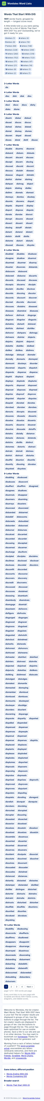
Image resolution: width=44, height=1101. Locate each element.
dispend (19, 205)
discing (29, 162)
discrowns (22, 582)
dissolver (34, 858)
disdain (19, 170)
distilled (34, 885)
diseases (9, 311)
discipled (9, 556)
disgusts (32, 319)
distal (17, 140)
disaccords (10, 933)
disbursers (10, 981)
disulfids (21, 907)
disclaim (9, 289)
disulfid (8, 460)
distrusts (9, 902)
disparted (33, 718)
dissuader (23, 867)
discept (8, 162)
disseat (29, 219)
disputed (9, 398)
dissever (32, 425)
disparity (22, 718)
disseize (20, 420)
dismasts (20, 359)
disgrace (9, 319)
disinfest (34, 657)
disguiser (9, 631)
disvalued (9, 915)
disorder (34, 363)
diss (29, 96)
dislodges (22, 679)
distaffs (32, 429)
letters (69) (10, 46)
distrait (19, 451)
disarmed (9, 262)
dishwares (23, 652)
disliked (30, 346)
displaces (22, 744)
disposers (22, 766)
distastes (33, 880)
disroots (9, 411)
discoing (21, 293)
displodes (10, 758)
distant (8, 232)
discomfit (9, 569)
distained (22, 872)
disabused (22, 477)
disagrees (10, 490)
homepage (23, 1036)
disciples (21, 556)
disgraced (10, 622)
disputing (22, 793)
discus (28, 122)
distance (30, 433)
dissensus (23, 836)
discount (21, 297)
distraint (9, 898)
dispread (33, 389)
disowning (10, 714)
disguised (22, 626)
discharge (10, 552)
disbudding (10, 977)
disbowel (9, 276)
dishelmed (22, 639)
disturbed (21, 902)
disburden (10, 525)
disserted (9, 845)
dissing (8, 227)
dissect (8, 223)
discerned (10, 547)
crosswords (21, 1058)
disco (15, 105)
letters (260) (11, 54)
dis (6, 87)
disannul (32, 258)
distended (23, 885)
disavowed (23, 508)
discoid (19, 166)
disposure (23, 771)
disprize (9, 394)
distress (29, 451)
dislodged (10, 679)
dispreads (22, 775)
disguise (21, 319)
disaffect (9, 486)
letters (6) (10, 42)
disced (8, 122)
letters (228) (11, 50)
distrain (8, 451)
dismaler (31, 354)
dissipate (21, 854)
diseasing (9, 595)
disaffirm (21, 486)
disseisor (33, 828)
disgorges (23, 617)
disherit (20, 324)
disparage (23, 714)
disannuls (10, 495)
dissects (32, 416)
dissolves (9, 863)
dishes (18, 127)
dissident (9, 854)
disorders (9, 709)
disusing (20, 464)
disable (8, 148)
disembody (10, 600)
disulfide (9, 907)
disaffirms (10, 937)
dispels (8, 205)
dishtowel (10, 652)
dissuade (21, 429)
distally (19, 433)
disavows (20, 267)
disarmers (10, 499)
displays (9, 381)
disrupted (22, 810)
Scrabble (16, 1055)
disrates (31, 403)
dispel (18, 135)
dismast (30, 192)
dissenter (22, 841)
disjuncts (9, 670)
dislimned (21, 674)
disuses (20, 245)
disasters (21, 503)
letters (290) (27, 50)
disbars (19, 153)
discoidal (22, 565)
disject (30, 183)
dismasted (10, 687)
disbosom (10, 271)
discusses (10, 591)
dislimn (8, 192)
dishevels (21, 644)
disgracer (22, 622)
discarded (10, 538)
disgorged (10, 617)
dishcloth (22, 635)
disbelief (9, 517)
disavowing (24, 955)
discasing (9, 543)
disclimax (9, 560)
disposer (9, 389)
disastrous (24, 950)
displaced (9, 744)
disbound (22, 271)
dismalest (9, 683)
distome (9, 240)
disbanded (10, 512)
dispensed (10, 727)
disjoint (19, 341)
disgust (19, 175)
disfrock (20, 315)
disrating (21, 797)
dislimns (30, 350)
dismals (19, 192)
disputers (9, 793)
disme (16, 109)
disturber (34, 902)
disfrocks (21, 613)
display (30, 205)
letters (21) (11, 65)
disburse (21, 276)
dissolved (22, 858)
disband (9, 153)
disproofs (33, 780)
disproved (10, 784)
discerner (22, 547)
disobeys (22, 363)
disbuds (30, 153)
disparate (9, 718)
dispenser (23, 727)
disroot (29, 214)
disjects (31, 337)
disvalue (32, 464)
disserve (20, 425)
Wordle (7, 1058)
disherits (9, 644)
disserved (22, 845)
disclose (31, 289)
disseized (9, 832)
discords (9, 297)
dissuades (10, 872)
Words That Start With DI (18, 1085)
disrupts (20, 411)
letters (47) (26, 62)
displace (19, 376)
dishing (28, 179)
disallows (22, 490)
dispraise (9, 775)
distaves (20, 438)
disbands (33, 267)
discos (18, 122)
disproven (23, 784)
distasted (21, 880)
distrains (33, 893)
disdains (21, 306)
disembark (23, 595)
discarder (22, 538)
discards (9, 280)
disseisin (22, 828)
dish (15, 96)
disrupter (9, 815)
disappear (22, 495)
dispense (21, 372)
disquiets (9, 797)
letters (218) (28, 54)
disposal (21, 385)
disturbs (30, 455)
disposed (32, 385)
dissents (32, 420)
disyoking (10, 920)
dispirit (8, 376)
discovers (10, 578)
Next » (30, 986)
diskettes (21, 670)
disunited (9, 911)
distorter (9, 893)
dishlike (30, 328)
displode (21, 381)
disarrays (9, 503)
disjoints (33, 666)
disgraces (10, 626)
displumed (23, 758)
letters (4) (24, 38)
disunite (31, 460)
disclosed (22, 560)
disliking (9, 674)
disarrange (24, 946)
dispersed (22, 736)
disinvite (33, 661)
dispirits (34, 740)
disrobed (9, 407)
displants (9, 749)
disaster (9, 267)
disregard (33, 797)
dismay (18, 131)
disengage (10, 604)
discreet (9, 302)
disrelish (9, 801)
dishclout (9, 639)
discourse (23, 574)
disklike (19, 346)
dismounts (10, 701)
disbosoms (22, 517)
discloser (34, 560)
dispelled (9, 723)
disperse (33, 372)
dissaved (32, 411)
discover (33, 297)
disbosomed (11, 972)
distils (26, 236)
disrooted (9, 810)
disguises (22, 631)
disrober (21, 407)
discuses (9, 306)
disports (9, 385)
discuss (9, 170)
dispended (22, 723)
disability (9, 929)
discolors (34, 565)
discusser (23, 587)
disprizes (21, 780)
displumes (10, 762)
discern (19, 162)
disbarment (24, 959)
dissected (22, 819)
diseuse (9, 175)
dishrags (33, 332)
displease (9, 753)
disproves (10, 788)
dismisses (23, 696)
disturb (29, 240)
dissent (19, 223)
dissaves (9, 416)
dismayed (33, 359)
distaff (19, 227)
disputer (21, 398)
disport (8, 210)
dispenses (10, 731)
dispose (19, 210)
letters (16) (26, 65)
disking (18, 188)
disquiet (9, 403)
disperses (22, 740)
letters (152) (11, 58)
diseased (33, 306)
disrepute (32, 801)
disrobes (32, 407)
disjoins (9, 341)
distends (32, 438)
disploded (22, 753)
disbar (18, 118)
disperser (9, 740)
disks (7, 109)
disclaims (33, 556)
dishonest (10, 648)
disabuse (32, 254)
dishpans (21, 332)
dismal (8, 131)
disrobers (9, 806)
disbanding (10, 959)
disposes (21, 389)
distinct (29, 442)
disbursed (23, 525)
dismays (9, 197)
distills (19, 442)
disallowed (23, 937)
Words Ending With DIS (17, 1074)
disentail (23, 604)
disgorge (32, 315)
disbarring (10, 964)
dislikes (19, 350)
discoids (9, 293)
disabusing (22, 929)
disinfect (22, 657)
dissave (19, 219)
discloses (9, 565)
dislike (28, 188)
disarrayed (10, 950)
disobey (31, 197)
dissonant (22, 863)
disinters (9, 661)
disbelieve (10, 968)
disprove (32, 394)
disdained (23, 591)
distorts (21, 446)
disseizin (34, 832)
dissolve (9, 429)
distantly (9, 880)
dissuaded (10, 867)
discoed (9, 166)
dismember (10, 692)
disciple (32, 284)
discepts (9, 284)
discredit (9, 582)
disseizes (22, 832)
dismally (9, 359)
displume (32, 381)
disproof (20, 394)
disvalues (22, 915)
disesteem (10, 609)
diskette (9, 346)
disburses (22, 530)
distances (22, 876)
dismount (9, 363)
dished (8, 127)
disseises (9, 828)
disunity (9, 464)
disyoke (30, 245)
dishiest (20, 328)
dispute (29, 210)
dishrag (19, 183)
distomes (9, 446)
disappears (10, 942)
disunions (33, 907)
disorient (22, 709)
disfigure (9, 613)
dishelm (30, 175)
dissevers (22, 850)
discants (33, 276)
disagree (9, 258)
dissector (9, 823)
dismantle (22, 683)
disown (8, 135)
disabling (9, 477)
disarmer (21, 262)
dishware (9, 337)
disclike (20, 289)
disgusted (10, 635)
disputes (32, 398)
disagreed (33, 486)
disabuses (10, 482)
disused (9, 245)
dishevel (32, 324)
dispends (9, 372)
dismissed (10, 696)
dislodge (9, 354)
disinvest (21, 661)
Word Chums (27, 1055)
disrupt (8, 219)
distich (8, 236)
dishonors (23, 648)
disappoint (24, 942)
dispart (31, 201)
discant (8, 157)
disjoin (8, 188)
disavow (30, 148)
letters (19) (24, 42)
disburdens (24, 977)
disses (8, 140)
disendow (21, 311)
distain (28, 227)
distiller (8, 889)
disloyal (20, 354)
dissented (10, 841)
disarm (8, 118)
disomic (9, 201)
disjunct (30, 341)
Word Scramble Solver (31, 1098)
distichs (9, 442)
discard (19, 157)
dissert (29, 223)
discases (33, 280)
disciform (22, 552)
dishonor (9, 332)
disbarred (23, 512)
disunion (20, 460)
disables (21, 254)
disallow (21, 258)
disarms (19, 148)
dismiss (20, 197)
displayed (22, 749)
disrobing (22, 806)
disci (7, 105)
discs (24, 105)
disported (23, 762)
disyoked (9, 468)
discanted (22, 534)
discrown (31, 302)
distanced (10, 876)
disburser (9, 530)
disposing (10, 771)
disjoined (21, 666)
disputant (22, 788)
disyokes (21, 468)
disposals (9, 766)
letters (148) (26, 46)
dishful (8, 179)
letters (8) (10, 69)
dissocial (33, 854)
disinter (20, 337)
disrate (8, 214)
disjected (9, 666)
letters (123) (28, 58)
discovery (22, 578)
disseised (22, 823)
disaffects (24, 933)
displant (30, 376)
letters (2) (10, 73)
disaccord (23, 482)
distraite (20, 898)
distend (18, 232)
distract (31, 446)
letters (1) (10, 38)
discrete (20, 302)
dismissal (23, 692)
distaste (9, 438)
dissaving (21, 815)
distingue (20, 889)
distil (25, 140)
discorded (22, 569)
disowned (10, 368)
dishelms (9, 324)
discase (29, 157)
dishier (18, 179)
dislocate (33, 674)
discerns (21, 284)
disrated (20, 403)
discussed (10, 587)
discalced (9, 534)
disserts (9, 425)
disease (30, 170)
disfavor (9, 315)
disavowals (10, 955)
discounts (10, 574)
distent (29, 232)
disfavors (22, 609)
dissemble (10, 836)
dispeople (23, 731)
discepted (22, 543)
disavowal (10, 508)
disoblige (22, 705)
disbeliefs (22, 964)
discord (30, 166)
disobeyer (10, 705)
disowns (20, 201)
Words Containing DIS (16, 1076)
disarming (22, 499)
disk (22, 96)
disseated (10, 819)
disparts (22, 368)
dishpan (9, 183)
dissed (28, 135)
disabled (9, 254)
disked (28, 127)
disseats (21, 416)
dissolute (9, 858)
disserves (9, 850)
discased (21, 280)
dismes (28, 131)
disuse (34, 140)
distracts (21, 893)
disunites (22, 911)
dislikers (33, 670)
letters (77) (11, 62)
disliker (8, 350)
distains (9, 433)
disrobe (18, 214)
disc (7, 96)
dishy (32, 105)
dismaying (23, 687)
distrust (19, 455)
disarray (33, 262)
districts (31, 898)
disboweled (25, 972)
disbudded (23, 521)
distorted (32, 889)
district (8, 455)
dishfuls (9, 328)
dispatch (33, 368)
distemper (10, 885)
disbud (27, 118)
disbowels (10, 521)
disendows (24, 600)
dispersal (9, 736)
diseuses (34, 311)
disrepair (21, 801)
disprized (9, 780)
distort (19, 240)
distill (17, 236)
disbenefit (23, 968)
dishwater (10, 657)
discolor (32, 293)
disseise (9, 420)
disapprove (10, 946)
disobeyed (24, 701)
